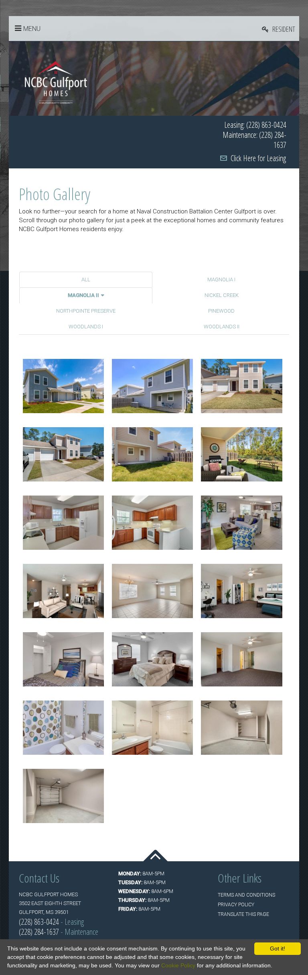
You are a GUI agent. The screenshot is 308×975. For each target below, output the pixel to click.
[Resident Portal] (278, 29)
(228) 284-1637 (39, 931)
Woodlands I (86, 327)
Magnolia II (83, 295)
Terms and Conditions (246, 895)
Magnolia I (221, 280)
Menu (32, 29)
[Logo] (56, 82)
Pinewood (221, 311)
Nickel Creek (222, 295)
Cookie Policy (178, 965)
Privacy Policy (236, 904)
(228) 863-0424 (39, 921)
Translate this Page (243, 914)
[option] (154, 78)
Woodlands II (221, 327)
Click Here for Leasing (258, 158)
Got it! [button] (277, 948)
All (85, 280)
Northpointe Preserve (86, 311)
